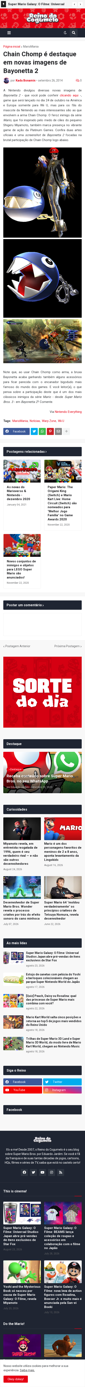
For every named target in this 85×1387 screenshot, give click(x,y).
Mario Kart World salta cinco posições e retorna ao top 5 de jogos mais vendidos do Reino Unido (53, 1021)
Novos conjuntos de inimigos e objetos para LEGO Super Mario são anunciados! (21, 569)
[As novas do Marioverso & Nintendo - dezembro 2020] (22, 471)
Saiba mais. (27, 1370)
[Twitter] (34, 431)
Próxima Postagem (67, 646)
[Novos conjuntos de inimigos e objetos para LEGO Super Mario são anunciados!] (22, 545)
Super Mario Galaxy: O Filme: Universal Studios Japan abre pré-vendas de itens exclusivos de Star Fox (53, 956)
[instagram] (51, 1172)
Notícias (35, 421)
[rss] (60, 1172)
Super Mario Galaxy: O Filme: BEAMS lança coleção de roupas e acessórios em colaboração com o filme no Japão (62, 1238)
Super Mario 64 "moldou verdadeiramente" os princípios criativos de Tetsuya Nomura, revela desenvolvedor (61, 910)
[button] (74, 4)
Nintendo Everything (68, 412)
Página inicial (11, 46)
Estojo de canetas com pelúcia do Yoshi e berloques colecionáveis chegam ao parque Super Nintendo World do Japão (53, 978)
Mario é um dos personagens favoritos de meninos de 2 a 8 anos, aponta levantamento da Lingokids (62, 852)
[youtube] (42, 1172)
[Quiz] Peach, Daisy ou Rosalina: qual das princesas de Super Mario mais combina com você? (51, 999)
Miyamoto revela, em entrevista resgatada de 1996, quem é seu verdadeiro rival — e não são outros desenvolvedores (20, 854)
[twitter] (33, 1172)
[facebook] (24, 1172)
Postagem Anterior (17, 646)
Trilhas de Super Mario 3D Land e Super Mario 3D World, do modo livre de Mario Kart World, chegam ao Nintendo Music (53, 1042)
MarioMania (31, 46)
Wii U (61, 421)
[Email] (58, 431)
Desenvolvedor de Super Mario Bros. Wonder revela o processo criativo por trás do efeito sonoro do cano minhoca (21, 910)
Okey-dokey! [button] (16, 1379)
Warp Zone (49, 421)
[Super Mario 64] (63, 887)
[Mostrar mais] (66, 431)
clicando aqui (69, 95)
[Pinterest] (50, 431)
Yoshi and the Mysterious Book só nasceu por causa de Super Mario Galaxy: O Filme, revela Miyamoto (21, 1295)
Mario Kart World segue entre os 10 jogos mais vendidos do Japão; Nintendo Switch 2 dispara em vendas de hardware (38, 4)
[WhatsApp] (42, 431)
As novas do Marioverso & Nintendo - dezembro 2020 (18, 493)
